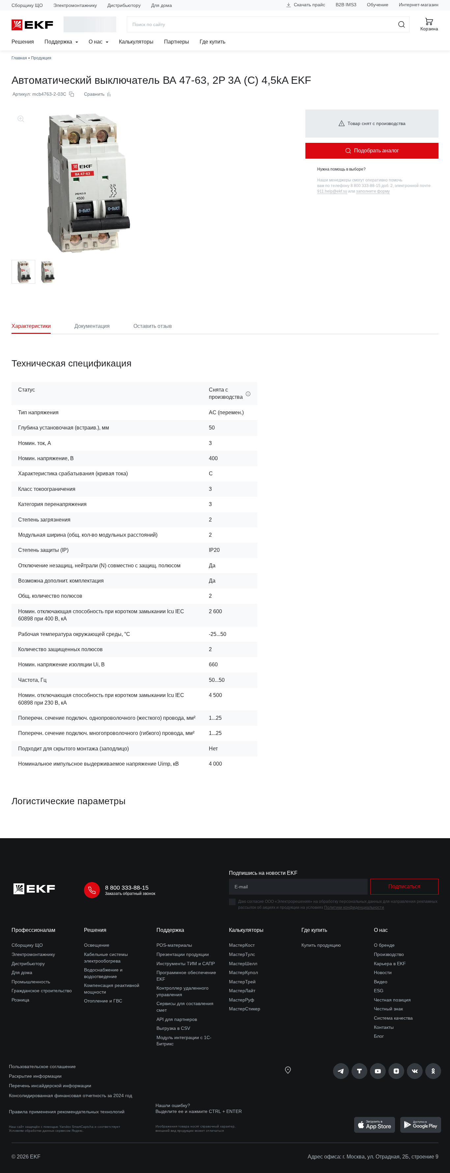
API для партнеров (176, 1019)
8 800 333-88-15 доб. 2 (372, 185)
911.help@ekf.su (332, 191)
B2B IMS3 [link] (346, 4)
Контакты (384, 1027)
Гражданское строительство (42, 990)
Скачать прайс (309, 4)
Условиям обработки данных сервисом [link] (39, 1130)
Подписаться (404, 886)
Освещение (96, 945)
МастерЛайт (242, 990)
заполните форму (373, 191)
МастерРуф (241, 999)
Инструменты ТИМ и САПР (185, 963)
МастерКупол (243, 972)
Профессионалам (33, 930)
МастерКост (242, 945)
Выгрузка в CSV (173, 1028)
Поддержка (58, 42)
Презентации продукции (182, 954)
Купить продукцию (321, 945)
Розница (20, 999)
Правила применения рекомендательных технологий (67, 1111)
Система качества (393, 1018)
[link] (341, 1071)
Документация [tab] (92, 326)
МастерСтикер (244, 1008)
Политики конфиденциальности (354, 907)
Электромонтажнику (75, 5)
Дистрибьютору (124, 5)
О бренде (384, 945)
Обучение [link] (377, 4)
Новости (383, 972)
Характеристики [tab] (31, 326)
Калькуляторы (136, 42)
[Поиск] (401, 24)
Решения (23, 42)
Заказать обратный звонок (130, 893)
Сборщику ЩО (27, 5)
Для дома (161, 5)
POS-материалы (174, 945)
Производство (389, 954)
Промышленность (31, 981)
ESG (378, 990)
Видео (380, 981)
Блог (379, 1036)
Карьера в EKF (390, 963)
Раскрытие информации (35, 1076)
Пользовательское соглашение (42, 1066)
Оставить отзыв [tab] (152, 326)
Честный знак (388, 1008)
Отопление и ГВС (103, 1000)
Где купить (212, 42)
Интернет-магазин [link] (418, 4)
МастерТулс (242, 954)
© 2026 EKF (26, 1156)
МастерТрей (242, 981)
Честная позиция (392, 999)
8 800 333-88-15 (127, 887)
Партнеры (176, 42)
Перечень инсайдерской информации (50, 1085)
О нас (96, 42)
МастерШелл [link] (243, 963)
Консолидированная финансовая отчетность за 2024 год (70, 1095)
